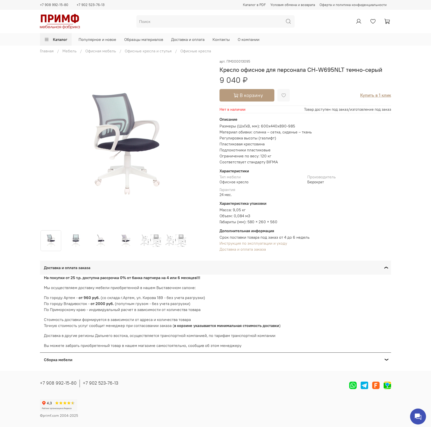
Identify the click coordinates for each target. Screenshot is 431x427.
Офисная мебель (100, 50)
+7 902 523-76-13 (91, 4)
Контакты (221, 39)
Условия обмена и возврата (292, 4)
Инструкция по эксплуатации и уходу (253, 243)
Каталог (60, 39)
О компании (248, 39)
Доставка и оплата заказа (242, 249)
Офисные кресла (195, 50)
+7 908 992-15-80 (54, 4)
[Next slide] (204, 144)
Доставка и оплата (188, 39)
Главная (47, 50)
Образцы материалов (143, 39)
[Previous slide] (48, 144)
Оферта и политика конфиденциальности (353, 4)
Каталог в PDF (254, 4)
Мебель (69, 50)
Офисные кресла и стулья (148, 50)
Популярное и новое (97, 39)
